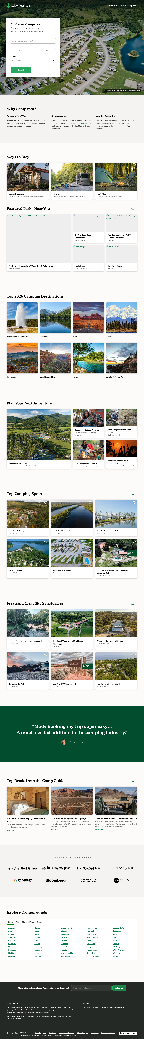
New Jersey (65, 956)
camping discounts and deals (77, 123)
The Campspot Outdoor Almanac (65, 922)
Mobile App (52, 1033)
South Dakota (118, 928)
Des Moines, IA (40, 972)
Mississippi (65, 937)
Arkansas (11, 937)
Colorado (12, 943)
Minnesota (65, 934)
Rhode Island (92, 953)
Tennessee (117, 931)
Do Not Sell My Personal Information (65, 1035)
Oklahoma (91, 943)
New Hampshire (67, 953)
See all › (134, 209)
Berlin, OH (12, 972)
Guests (13, 56)
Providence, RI (92, 978)
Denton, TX (38, 966)
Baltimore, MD (13, 963)
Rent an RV (113, 5)
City (17, 922)
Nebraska (64, 947)
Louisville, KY (66, 978)
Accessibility (95, 1033)
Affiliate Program (82, 1033)
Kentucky (38, 947)
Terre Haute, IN (119, 972)
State (10, 922)
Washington (118, 947)
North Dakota (92, 937)
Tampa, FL (116, 966)
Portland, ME (92, 975)
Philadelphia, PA (93, 963)
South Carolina (93, 956)
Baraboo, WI (13, 966)
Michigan (64, 931)
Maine (36, 953)
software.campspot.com (47, 1016)
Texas (115, 934)
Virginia (116, 943)
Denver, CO (39, 969)
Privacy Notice (25, 1035)
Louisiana (38, 950)
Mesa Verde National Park (106, 922)
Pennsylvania (92, 950)
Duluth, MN (39, 975)
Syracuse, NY (118, 963)
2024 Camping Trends (104, 922)
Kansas (37, 943)
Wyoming (117, 956)
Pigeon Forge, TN (93, 969)
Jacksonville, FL (67, 963)
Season (40, 922)
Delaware (12, 950)
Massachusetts (67, 928)
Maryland (38, 956)
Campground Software (66, 1033)
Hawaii (37, 928)
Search (20, 69)
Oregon (90, 947)
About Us (38, 1033)
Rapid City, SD (118, 922)
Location (14, 37)
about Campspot (44, 1012)
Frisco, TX (64, 922)
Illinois (36, 934)
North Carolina (92, 934)
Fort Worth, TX (40, 978)
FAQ (44, 1033)
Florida (11, 953)
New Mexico (92, 928)
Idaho (36, 931)
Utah (115, 937)
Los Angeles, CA (67, 975)
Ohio (89, 940)
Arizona (11, 934)
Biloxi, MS (12, 975)
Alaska (11, 931)
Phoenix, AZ (91, 966)
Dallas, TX (38, 963)
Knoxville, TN (66, 969)
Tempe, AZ (117, 969)
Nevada (64, 950)
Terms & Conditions (108, 1033)
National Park (28, 922)
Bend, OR (12, 969)
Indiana (37, 937)
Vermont (116, 940)
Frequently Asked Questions (110, 1007)
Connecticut (13, 947)
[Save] (45, 502)
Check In (21, 51)
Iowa (36, 940)
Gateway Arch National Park (63, 922)
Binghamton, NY (14, 978)
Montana (64, 943)
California (12, 940)
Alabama (11, 928)
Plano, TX (90, 972)
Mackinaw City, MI (94, 922)
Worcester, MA (119, 978)
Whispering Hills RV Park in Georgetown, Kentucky (122, 90)
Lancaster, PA (66, 972)
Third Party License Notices (41, 1035)
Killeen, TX (65, 966)
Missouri (64, 940)
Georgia (11, 956)
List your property (128, 5)
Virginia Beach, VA (120, 975)
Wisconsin (117, 953)
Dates (13, 46)
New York (90, 931)
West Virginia (118, 950)
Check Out (45, 51)
